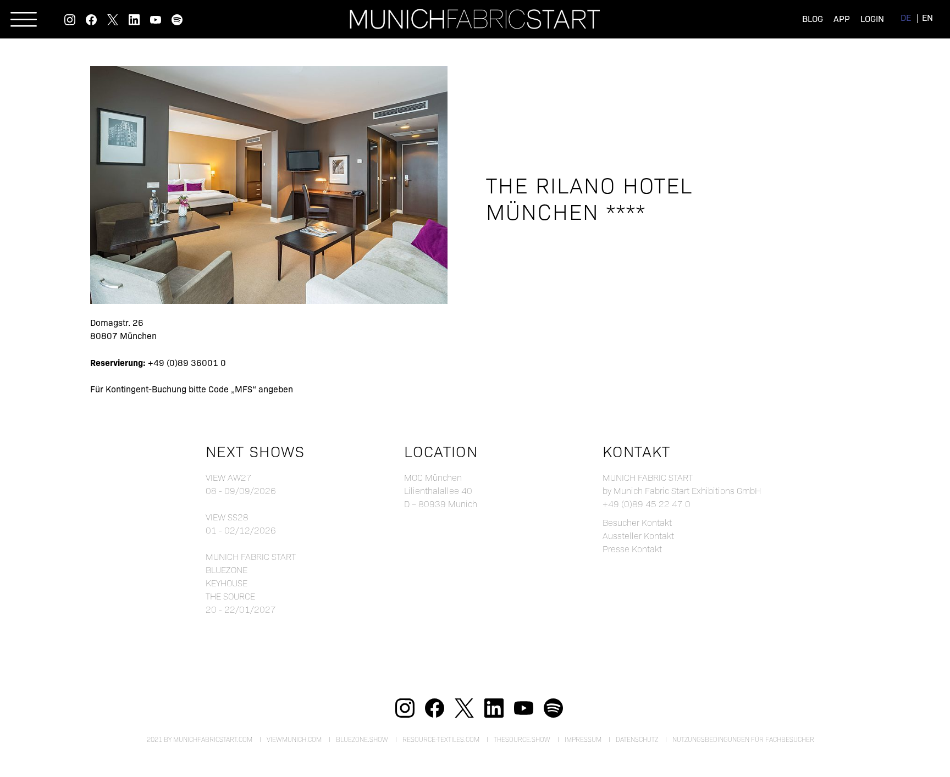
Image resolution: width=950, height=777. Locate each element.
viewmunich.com (294, 739)
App (841, 18)
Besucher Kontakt (637, 522)
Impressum (583, 739)
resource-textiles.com (440, 739)
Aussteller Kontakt (638, 535)
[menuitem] (905, 17)
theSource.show (522, 739)
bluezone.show (362, 739)
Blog (812, 18)
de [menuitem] (906, 17)
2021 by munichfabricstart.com (199, 739)
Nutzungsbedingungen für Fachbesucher (743, 739)
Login (872, 18)
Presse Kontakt (632, 548)
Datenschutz (637, 739)
